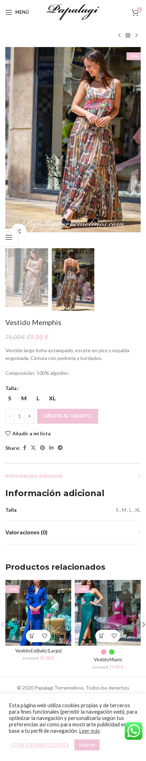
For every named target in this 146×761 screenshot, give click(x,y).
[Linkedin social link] (51, 448)
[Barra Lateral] (9, 237)
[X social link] (33, 448)
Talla (11, 388)
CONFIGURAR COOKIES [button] (40, 745)
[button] (12, 146)
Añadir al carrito (67, 416)
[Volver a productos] (128, 35)
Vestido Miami (108, 659)
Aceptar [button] (87, 745)
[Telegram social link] (60, 448)
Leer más (89, 731)
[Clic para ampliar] (19, 231)
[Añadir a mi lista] (44, 636)
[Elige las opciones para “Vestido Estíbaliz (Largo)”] (32, 636)
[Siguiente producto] (136, 35)
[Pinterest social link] (42, 448)
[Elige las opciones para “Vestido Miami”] (101, 636)
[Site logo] (73, 11)
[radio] (9, 398)
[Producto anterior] (119, 35)
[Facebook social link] (24, 448)
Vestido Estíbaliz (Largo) (38, 650)
